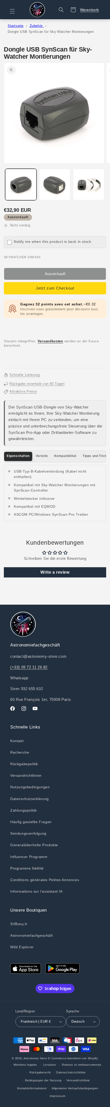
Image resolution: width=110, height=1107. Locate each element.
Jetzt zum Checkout (55, 288)
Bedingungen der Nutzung (43, 1080)
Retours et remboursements (82, 1064)
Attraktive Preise (23, 391)
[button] (15, 11)
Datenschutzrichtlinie (71, 1072)
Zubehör (37, 26)
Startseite (16, 26)
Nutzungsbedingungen (30, 787)
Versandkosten (50, 341)
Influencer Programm (28, 857)
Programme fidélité (27, 868)
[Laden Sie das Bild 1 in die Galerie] (21, 184)
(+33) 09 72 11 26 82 (29, 667)
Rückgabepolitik (24, 764)
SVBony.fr (18, 924)
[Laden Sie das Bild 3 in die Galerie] (88, 184)
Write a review (54, 572)
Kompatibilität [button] (65, 456)
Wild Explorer (22, 947)
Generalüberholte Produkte (34, 845)
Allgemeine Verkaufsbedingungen (75, 1088)
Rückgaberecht (40, 1072)
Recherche (19, 752)
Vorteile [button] (42, 456)
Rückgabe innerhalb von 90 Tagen (37, 384)
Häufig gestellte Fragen (31, 822)
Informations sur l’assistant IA (36, 891)
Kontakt (17, 741)
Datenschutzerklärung (29, 799)
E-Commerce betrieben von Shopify (73, 1058)
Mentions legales (25, 1064)
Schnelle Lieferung (24, 375)
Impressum (57, 1096)
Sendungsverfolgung (28, 833)
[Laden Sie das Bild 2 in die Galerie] (55, 184)
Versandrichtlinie (78, 1080)
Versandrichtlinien (26, 775)
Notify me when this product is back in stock (52, 242)
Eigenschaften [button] (18, 456)
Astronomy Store (35, 1058)
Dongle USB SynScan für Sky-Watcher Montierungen (51, 32)
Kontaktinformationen (32, 1088)
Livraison (49, 1064)
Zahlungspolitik (23, 810)
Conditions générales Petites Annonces (44, 880)
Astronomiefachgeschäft (31, 935)
